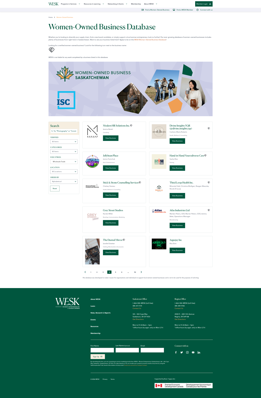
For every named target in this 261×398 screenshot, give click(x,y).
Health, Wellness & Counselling (178, 135)
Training (172, 162)
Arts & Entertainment (109, 162)
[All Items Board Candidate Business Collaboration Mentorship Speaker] (64, 151)
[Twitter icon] (181, 353)
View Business (110, 138)
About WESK (149, 4)
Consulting (106, 132)
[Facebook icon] (176, 353)
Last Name (120, 346)
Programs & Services (69, 4)
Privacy (105, 379)
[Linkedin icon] (199, 353)
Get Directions (138, 319)
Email (143, 346)
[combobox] (64, 161)
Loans (93, 306)
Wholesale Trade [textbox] (59, 161)
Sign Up (96, 356)
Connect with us (206, 10)
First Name (95, 346)
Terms (113, 379)
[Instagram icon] (187, 353)
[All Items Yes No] (64, 141)
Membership (136, 4)
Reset (55, 188)
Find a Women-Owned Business (157, 10)
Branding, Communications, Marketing (114, 217)
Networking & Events (116, 4)
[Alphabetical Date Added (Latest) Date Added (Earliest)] (64, 181)
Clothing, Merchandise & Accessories (113, 247)
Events (93, 319)
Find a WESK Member (185, 10)
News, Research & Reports (101, 313)
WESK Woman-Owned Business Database (150, 40)
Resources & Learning (92, 4)
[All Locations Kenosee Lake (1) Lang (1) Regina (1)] (64, 171)
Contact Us (137, 308)
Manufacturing (174, 220)
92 (135, 272)
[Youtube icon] (193, 353)
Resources (94, 326)
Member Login (202, 4)
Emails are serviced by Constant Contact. (135, 365)
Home (51, 17)
